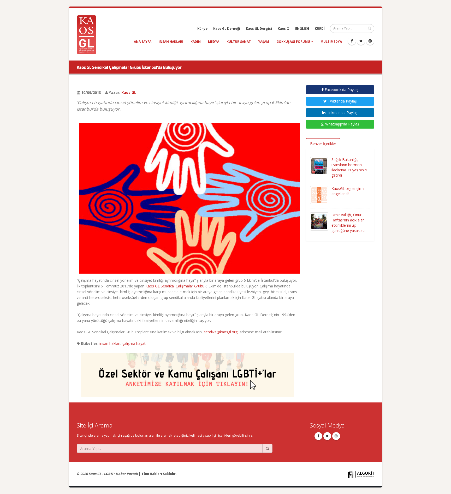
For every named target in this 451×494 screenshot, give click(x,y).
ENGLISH (302, 28)
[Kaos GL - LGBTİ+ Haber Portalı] (88, 34)
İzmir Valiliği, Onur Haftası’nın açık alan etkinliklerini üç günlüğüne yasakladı (348, 222)
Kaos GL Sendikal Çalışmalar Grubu (174, 286)
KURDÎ (320, 28)
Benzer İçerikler (323, 143)
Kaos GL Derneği (226, 28)
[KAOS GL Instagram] (370, 41)
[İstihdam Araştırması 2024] (187, 372)
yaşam (263, 41)
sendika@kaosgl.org (221, 331)
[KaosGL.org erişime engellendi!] (319, 194)
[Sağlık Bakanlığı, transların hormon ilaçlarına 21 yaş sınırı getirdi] (319, 165)
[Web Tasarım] (361, 474)
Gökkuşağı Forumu (293, 41)
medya (213, 41)
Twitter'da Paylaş (342, 101)
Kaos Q (283, 28)
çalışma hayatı (134, 343)
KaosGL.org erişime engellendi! (348, 191)
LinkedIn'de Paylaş (341, 112)
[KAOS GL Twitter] (361, 41)
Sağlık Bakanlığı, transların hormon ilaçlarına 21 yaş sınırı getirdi (349, 167)
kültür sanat (239, 41)
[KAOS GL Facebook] (352, 41)
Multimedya (331, 41)
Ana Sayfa (142, 41)
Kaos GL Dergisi (259, 28)
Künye (202, 28)
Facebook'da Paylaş (341, 89)
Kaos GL (128, 92)
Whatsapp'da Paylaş (341, 124)
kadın (196, 41)
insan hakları (171, 41)
